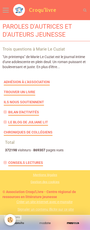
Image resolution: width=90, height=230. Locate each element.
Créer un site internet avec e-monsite (44, 202)
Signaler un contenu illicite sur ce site (46, 209)
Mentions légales (45, 175)
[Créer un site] (17, 223)
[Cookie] (10, 219)
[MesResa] (73, 223)
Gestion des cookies (45, 182)
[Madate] (45, 223)
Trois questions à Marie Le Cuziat (33, 49)
